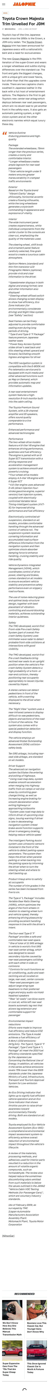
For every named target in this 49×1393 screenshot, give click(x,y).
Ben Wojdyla (10, 29)
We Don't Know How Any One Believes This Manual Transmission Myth (12, 1329)
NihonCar (8, 1235)
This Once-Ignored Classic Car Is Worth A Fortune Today (36, 1368)
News (5, 13)
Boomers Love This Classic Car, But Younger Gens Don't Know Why (36, 1327)
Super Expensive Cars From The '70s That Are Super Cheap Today (11, 1369)
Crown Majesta (20, 58)
